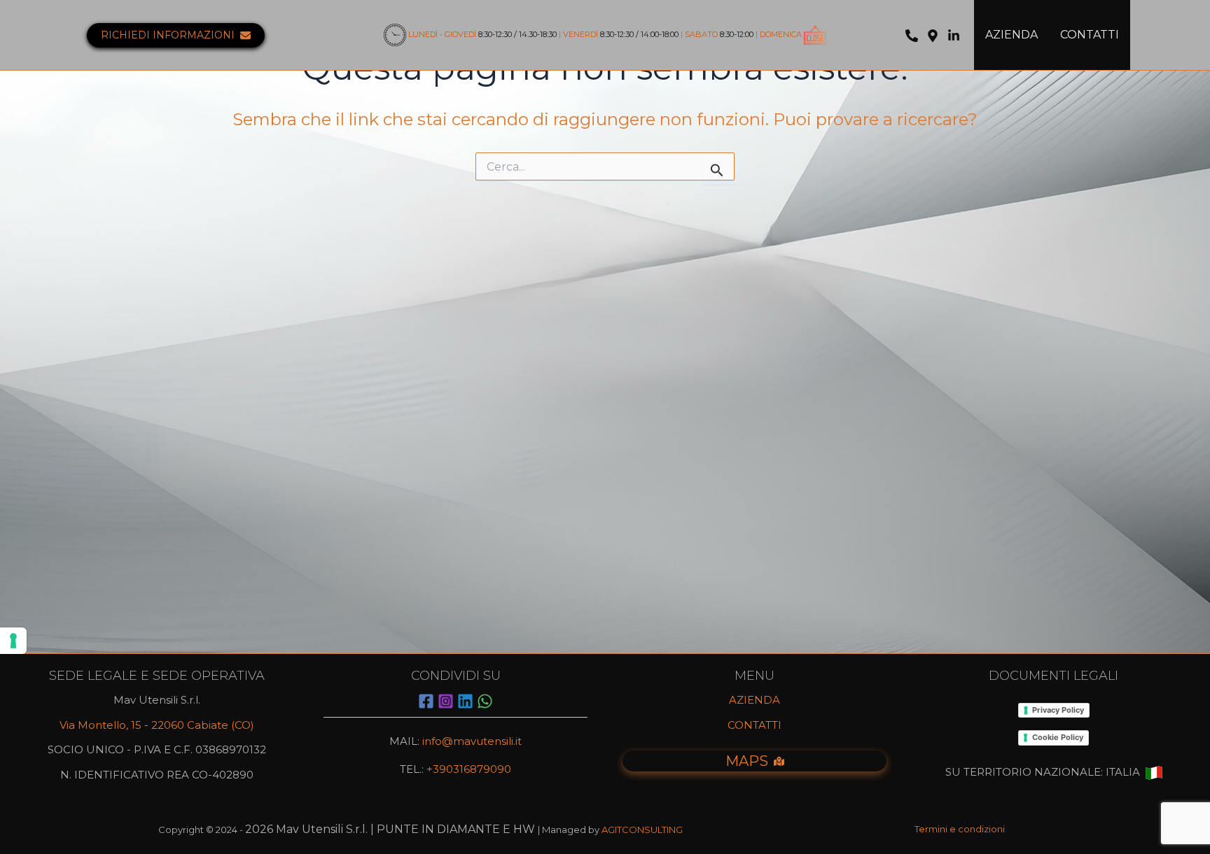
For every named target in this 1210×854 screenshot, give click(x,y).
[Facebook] (426, 701)
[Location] (932, 35)
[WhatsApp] (485, 701)
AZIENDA (1011, 34)
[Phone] (911, 35)
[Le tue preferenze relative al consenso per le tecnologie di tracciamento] (13, 640)
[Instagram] (446, 701)
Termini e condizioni (960, 828)
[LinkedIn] (953, 35)
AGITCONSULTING (642, 829)
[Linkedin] (465, 701)
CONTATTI (1089, 34)
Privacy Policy (1058, 710)
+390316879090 (467, 769)
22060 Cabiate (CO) (202, 725)
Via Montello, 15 (100, 725)
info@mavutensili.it (472, 741)
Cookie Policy (1057, 737)
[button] (176, 35)
